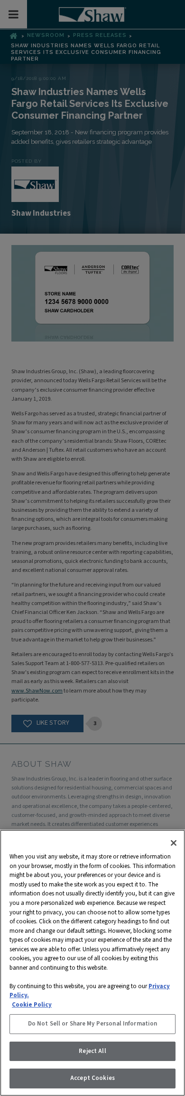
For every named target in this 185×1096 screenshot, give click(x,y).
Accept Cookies (92, 1078)
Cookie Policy (32, 1004)
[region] (92, 963)
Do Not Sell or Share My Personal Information (92, 1023)
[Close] (173, 843)
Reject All (92, 1051)
